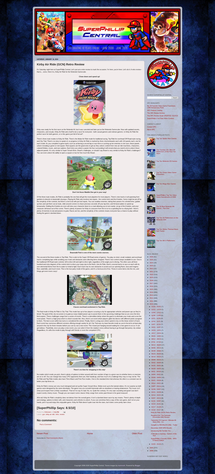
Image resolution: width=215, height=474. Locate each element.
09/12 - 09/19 (156, 339)
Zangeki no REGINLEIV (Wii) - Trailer (164, 425)
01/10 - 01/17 (156, 410)
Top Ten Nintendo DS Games (166, 161)
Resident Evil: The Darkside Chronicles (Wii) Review (161, 416)
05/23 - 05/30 (156, 354)
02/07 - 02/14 (156, 398)
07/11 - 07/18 (156, 342)
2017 (152, 283)
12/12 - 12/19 (156, 309)
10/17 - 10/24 (156, 333)
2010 (152, 304)
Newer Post (42, 433)
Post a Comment (46, 424)
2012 (152, 298)
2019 (152, 277)
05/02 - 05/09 (156, 363)
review (62, 414)
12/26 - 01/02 (156, 306)
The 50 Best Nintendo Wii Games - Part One (165, 207)
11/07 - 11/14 (156, 324)
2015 (152, 289)
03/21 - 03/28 (156, 380)
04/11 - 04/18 (156, 371)
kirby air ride (50, 414)
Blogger (137, 465)
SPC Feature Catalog (154, 110)
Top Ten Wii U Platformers (165, 240)
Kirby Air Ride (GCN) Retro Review (163, 412)
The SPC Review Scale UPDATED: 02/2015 (162, 116)
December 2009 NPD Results (161, 428)
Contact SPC (151, 127)
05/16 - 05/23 (156, 357)
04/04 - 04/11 (156, 374)
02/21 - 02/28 (156, 392)
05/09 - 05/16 (156, 360)
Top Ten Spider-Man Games (166, 138)
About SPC (151, 129)
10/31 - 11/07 (156, 327)
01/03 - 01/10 (156, 444)
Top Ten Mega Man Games (166, 184)
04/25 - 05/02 (156, 365)
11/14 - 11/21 (156, 321)
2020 (152, 274)
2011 (151, 301)
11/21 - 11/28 (156, 318)
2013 (152, 295)
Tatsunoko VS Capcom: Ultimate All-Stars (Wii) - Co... (163, 421)
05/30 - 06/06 (156, 351)
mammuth (121, 465)
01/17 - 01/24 (156, 407)
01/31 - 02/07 (156, 401)
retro (57, 414)
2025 (152, 260)
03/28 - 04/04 (156, 377)
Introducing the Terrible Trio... (161, 431)
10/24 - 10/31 (156, 330)
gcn (43, 414)
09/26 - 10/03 (156, 336)
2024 (152, 263)
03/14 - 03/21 (156, 383)
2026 (152, 257)
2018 (152, 280)
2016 (152, 286)
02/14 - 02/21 (156, 395)
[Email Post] (64, 412)
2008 (152, 451)
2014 (152, 292)
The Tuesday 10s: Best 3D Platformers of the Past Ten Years (166, 151)
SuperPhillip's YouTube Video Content (160, 118)
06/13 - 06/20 (156, 345)
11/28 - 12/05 (156, 315)
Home (90, 433)
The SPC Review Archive (156, 113)
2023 (152, 266)
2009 (152, 448)
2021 (152, 271)
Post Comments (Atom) (54, 438)
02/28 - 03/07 (156, 389)
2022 (152, 268)
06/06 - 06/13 (156, 348)
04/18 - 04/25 (156, 368)
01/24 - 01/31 (156, 404)
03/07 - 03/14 (156, 386)
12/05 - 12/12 (156, 312)
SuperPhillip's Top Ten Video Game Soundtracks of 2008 (166, 196)
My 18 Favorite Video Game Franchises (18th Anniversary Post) (161, 107)
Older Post (137, 433)
